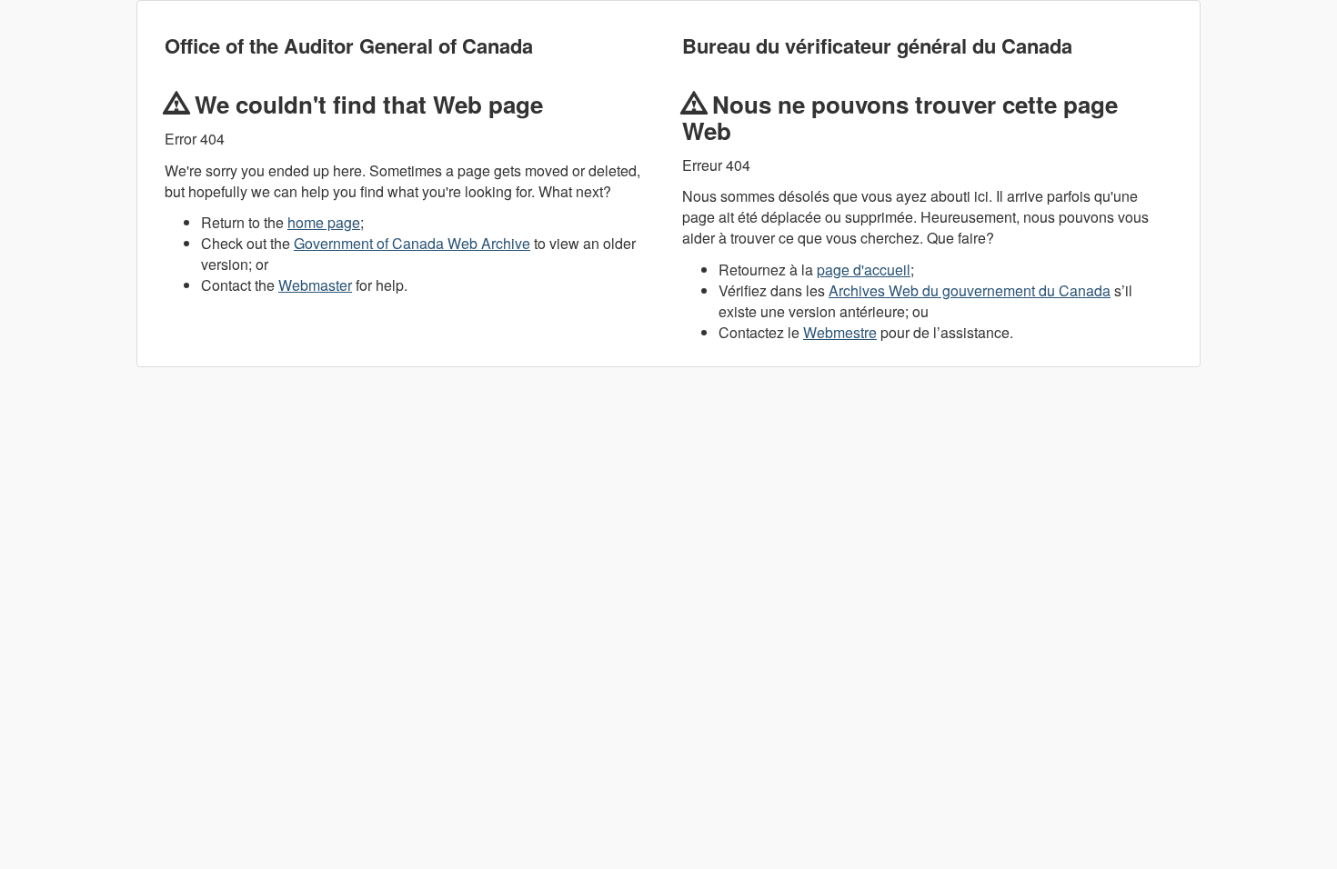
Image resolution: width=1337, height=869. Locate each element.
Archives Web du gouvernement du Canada (970, 290)
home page (323, 222)
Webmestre (840, 332)
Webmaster (315, 285)
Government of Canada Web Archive (412, 243)
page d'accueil (863, 269)
